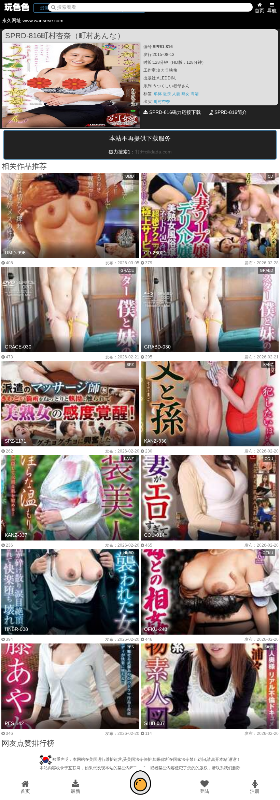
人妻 (176, 93)
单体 (158, 93)
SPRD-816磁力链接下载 (174, 112)
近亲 (167, 93)
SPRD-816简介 (230, 112)
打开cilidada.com (153, 151)
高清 (195, 93)
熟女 (186, 93)
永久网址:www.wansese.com (33, 20)
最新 (75, 791)
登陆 (204, 791)
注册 (255, 791)
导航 (272, 10)
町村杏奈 (162, 101)
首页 (259, 10)
